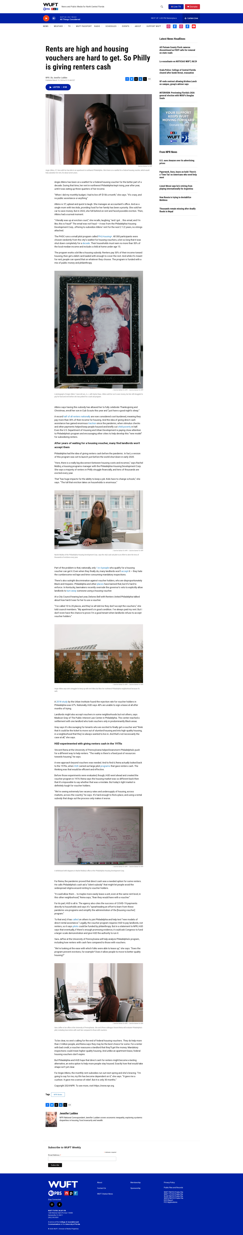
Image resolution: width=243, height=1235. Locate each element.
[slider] (57, 18)
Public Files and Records (173, 1188)
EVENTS (125, 26)
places (100, 584)
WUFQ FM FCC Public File (173, 1198)
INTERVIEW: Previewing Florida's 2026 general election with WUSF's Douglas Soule (177, 95)
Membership (135, 1183)
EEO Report (168, 1200)
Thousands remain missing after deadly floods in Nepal (177, 210)
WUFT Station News (105, 1194)
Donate (193, 6)
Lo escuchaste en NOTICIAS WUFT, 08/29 (178, 61)
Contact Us (101, 1188)
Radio (97, 26)
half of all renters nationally (76, 416)
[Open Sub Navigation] (50, 26)
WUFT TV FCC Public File (173, 1194)
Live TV (177, 6)
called (75, 919)
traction (92, 423)
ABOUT (138, 26)
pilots (75, 926)
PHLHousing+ (105, 236)
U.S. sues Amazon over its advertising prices (176, 162)
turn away (71, 590)
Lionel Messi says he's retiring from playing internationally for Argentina (176, 187)
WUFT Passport (84, 26)
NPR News (58, 1095)
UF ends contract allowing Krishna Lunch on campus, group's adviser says (178, 82)
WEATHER (58, 26)
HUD (76, 766)
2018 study (62, 701)
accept (124, 571)
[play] (46, 18)
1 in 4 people (102, 567)
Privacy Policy (169, 1183)
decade (86, 243)
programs (105, 766)
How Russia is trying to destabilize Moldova (175, 198)
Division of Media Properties (69, 1229)
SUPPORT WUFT (154, 26)
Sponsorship (135, 1188)
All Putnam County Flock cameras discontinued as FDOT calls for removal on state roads (177, 50)
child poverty (124, 426)
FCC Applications (170, 1202)
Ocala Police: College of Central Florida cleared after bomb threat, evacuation (177, 71)
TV (69, 26)
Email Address (54, 1155)
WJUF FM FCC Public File (173, 1196)
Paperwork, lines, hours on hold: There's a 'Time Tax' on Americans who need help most (178, 174)
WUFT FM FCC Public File (173, 1192)
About (99, 1183)
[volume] (54, 18)
